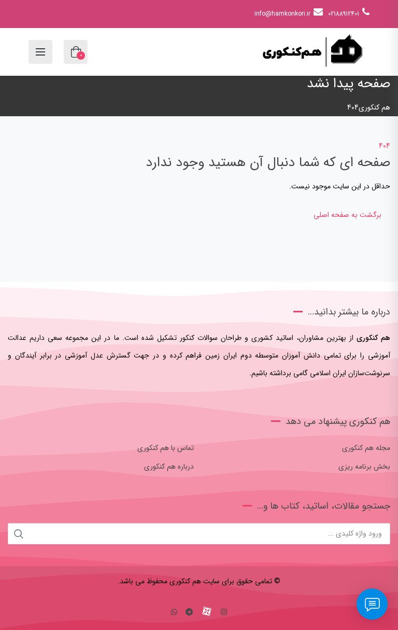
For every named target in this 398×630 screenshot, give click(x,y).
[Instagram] (224, 612)
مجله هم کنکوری (366, 448)
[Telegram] (189, 612)
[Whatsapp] (174, 612)
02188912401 (343, 14)
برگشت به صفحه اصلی (347, 215)
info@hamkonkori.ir (282, 14)
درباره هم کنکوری (169, 466)
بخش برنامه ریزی (364, 466)
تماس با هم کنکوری (165, 448)
